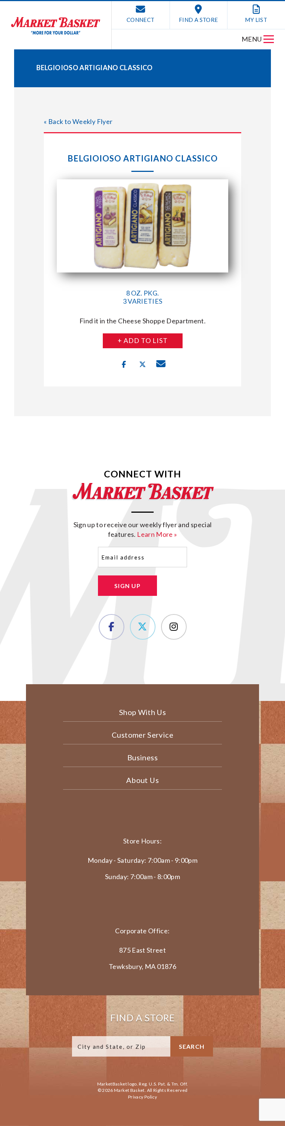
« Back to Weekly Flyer (78, 121)
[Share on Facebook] (124, 364)
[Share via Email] (161, 364)
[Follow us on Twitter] (142, 627)
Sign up (127, 585)
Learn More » (157, 534)
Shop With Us (142, 712)
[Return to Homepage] (55, 25)
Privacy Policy (142, 1097)
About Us (142, 780)
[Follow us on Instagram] (174, 627)
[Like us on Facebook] (111, 627)
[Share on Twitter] (142, 364)
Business (142, 757)
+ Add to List (143, 340)
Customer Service (142, 734)
